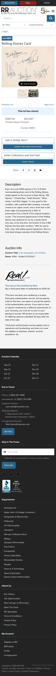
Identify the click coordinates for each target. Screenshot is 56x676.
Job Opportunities (12, 598)
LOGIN (47, 3)
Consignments (10, 655)
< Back (5, 32)
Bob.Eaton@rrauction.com (18, 424)
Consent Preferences (30, 671)
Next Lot (48, 104)
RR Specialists (10, 612)
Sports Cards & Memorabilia (17, 577)
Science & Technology (14, 569)
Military (7, 539)
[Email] (40, 170)
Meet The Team (11, 607)
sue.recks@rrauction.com (17, 406)
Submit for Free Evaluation (28, 147)
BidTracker (9, 646)
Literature (8, 530)
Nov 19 (35, 369)
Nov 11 (35, 365)
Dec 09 (35, 374)
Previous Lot (7, 104)
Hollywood (8, 521)
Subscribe (8, 465)
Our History (9, 594)
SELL (28, 3)
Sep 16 (7, 365)
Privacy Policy (10, 625)
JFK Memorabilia (11, 525)
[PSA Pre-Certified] (17, 276)
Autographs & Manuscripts (16, 517)
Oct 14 (7, 374)
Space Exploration (12, 573)
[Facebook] (23, 170)
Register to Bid (10, 642)
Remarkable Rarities (13, 560)
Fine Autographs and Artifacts (32, 253)
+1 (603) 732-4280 (22, 399)
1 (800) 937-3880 (17, 395)
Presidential (9, 551)
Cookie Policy (10, 620)
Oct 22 (7, 378)
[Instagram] (34, 170)
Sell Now (8, 431)
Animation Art (10, 508)
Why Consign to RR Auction (16, 603)
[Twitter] (29, 170)
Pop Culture (9, 547)
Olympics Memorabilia (14, 542)
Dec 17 (35, 378)
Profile (7, 651)
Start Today (28, 162)
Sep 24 (7, 369)
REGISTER (9, 3)
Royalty (7, 564)
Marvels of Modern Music (15, 534)
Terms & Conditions (13, 616)
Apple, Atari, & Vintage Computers (19, 512)
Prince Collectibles (12, 555)
